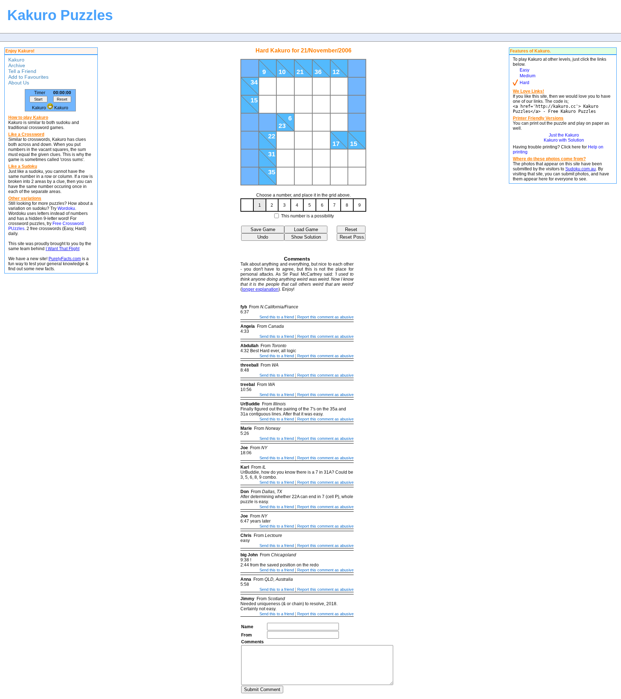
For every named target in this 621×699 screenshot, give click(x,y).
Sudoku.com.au (580, 168)
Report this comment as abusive (325, 317)
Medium (527, 75)
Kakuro (16, 60)
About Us (18, 83)
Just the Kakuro (564, 135)
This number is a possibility (307, 216)
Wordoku (66, 208)
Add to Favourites (28, 77)
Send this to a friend (276, 317)
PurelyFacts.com (65, 258)
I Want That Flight (62, 248)
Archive (16, 65)
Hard (524, 82)
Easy (524, 70)
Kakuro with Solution (564, 140)
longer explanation (260, 289)
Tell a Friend (22, 71)
